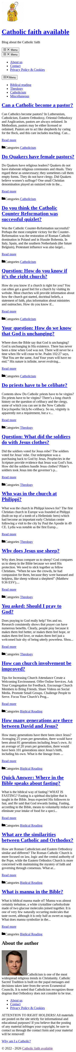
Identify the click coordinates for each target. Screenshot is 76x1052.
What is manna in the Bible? (32, 891)
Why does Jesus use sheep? (31, 550)
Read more (9, 140)
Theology (16, 88)
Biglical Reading (31, 711)
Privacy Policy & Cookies (27, 69)
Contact (15, 66)
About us (16, 62)
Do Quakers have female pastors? (38, 156)
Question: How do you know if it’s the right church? (34, 273)
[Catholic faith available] (12, 21)
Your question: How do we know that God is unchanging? (36, 330)
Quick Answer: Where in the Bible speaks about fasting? (33, 780)
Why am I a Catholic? (16, 1041)
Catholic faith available (35, 32)
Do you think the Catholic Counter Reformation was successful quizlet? (30, 213)
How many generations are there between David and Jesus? (37, 723)
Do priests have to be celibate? (34, 385)
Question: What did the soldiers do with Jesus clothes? (36, 439)
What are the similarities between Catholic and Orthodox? (37, 837)
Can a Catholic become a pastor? (37, 105)
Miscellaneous (19, 96)
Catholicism (18, 92)
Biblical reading (20, 85)
